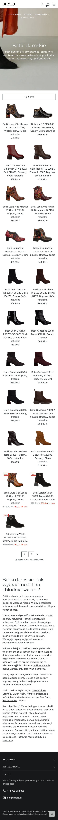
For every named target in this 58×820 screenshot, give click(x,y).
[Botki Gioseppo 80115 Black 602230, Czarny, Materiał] (15, 397)
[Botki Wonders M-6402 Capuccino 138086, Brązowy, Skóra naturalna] (43, 438)
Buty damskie (41, 14)
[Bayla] (9, 4)
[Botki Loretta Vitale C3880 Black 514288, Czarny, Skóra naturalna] (43, 480)
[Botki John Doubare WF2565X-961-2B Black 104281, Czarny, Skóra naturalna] (15, 276)
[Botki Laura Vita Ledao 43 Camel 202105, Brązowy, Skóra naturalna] (15, 480)
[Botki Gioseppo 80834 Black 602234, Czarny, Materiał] (43, 318)
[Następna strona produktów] (37, 554)
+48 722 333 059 (15, 791)
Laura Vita (15, 697)
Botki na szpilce (21, 662)
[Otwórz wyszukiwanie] (42, 4)
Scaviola (7, 693)
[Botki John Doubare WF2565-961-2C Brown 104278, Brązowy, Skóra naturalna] (43, 276)
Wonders (30, 693)
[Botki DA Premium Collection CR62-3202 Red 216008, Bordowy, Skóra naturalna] (15, 152)
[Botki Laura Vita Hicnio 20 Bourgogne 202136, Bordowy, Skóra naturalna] (43, 194)
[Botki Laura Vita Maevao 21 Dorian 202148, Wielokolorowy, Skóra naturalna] (15, 111)
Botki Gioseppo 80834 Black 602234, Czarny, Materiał (42, 334)
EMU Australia (10, 700)
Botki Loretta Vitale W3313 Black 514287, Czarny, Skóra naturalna (15, 537)
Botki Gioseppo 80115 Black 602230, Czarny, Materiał (15, 413)
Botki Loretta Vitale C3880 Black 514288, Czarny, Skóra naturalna (42, 496)
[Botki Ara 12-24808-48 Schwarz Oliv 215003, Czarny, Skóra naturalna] (43, 111)
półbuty (38, 737)
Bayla (24, 811)
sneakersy (8, 740)
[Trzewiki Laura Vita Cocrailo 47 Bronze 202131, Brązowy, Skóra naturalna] (43, 235)
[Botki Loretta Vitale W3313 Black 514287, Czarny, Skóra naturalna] (15, 521)
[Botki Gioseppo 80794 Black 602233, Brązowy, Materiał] (15, 359)
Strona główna (14, 14)
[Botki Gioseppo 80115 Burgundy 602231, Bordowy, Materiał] (43, 359)
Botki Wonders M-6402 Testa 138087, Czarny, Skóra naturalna (15, 455)
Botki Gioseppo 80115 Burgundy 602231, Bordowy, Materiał (42, 375)
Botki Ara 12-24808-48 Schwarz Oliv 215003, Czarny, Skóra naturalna (42, 127)
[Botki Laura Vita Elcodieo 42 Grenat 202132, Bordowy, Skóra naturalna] (15, 235)
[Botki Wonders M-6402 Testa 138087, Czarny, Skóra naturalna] (15, 438)
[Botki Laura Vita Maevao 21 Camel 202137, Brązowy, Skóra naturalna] (15, 194)
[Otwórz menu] (54, 4)
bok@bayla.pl (14, 797)
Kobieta (27, 14)
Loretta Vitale (39, 690)
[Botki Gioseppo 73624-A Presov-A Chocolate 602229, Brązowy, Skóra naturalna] (43, 397)
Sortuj (31, 96)
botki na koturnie (41, 665)
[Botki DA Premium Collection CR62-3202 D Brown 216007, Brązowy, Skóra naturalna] (43, 152)
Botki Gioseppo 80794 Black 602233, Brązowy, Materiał (15, 375)
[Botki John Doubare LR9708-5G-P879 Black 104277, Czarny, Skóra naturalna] (15, 318)
